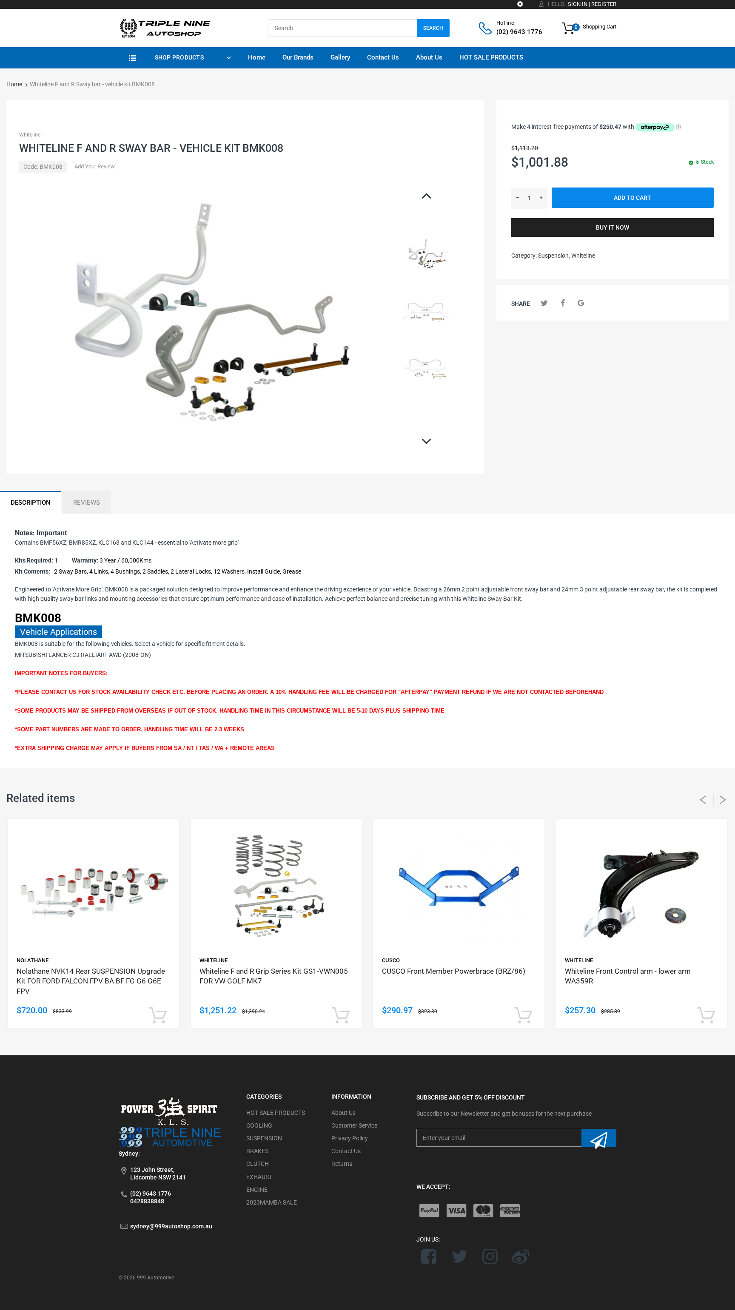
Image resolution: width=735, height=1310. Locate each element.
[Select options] (158, 1016)
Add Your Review (94, 166)
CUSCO (391, 960)
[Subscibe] (598, 1138)
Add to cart (632, 197)
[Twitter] (544, 303)
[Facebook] (562, 303)
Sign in (577, 4)
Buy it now (612, 227)
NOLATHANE (32, 960)
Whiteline (29, 135)
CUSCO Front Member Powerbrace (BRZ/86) (453, 971)
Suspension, (554, 255)
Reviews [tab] (86, 502)
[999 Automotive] (165, 27)
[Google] (580, 303)
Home (14, 84)
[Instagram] (490, 1256)
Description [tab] (31, 502)
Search (433, 28)
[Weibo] (520, 1256)
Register (603, 4)
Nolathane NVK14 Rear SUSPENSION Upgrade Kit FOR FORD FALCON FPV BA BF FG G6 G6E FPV (91, 981)
